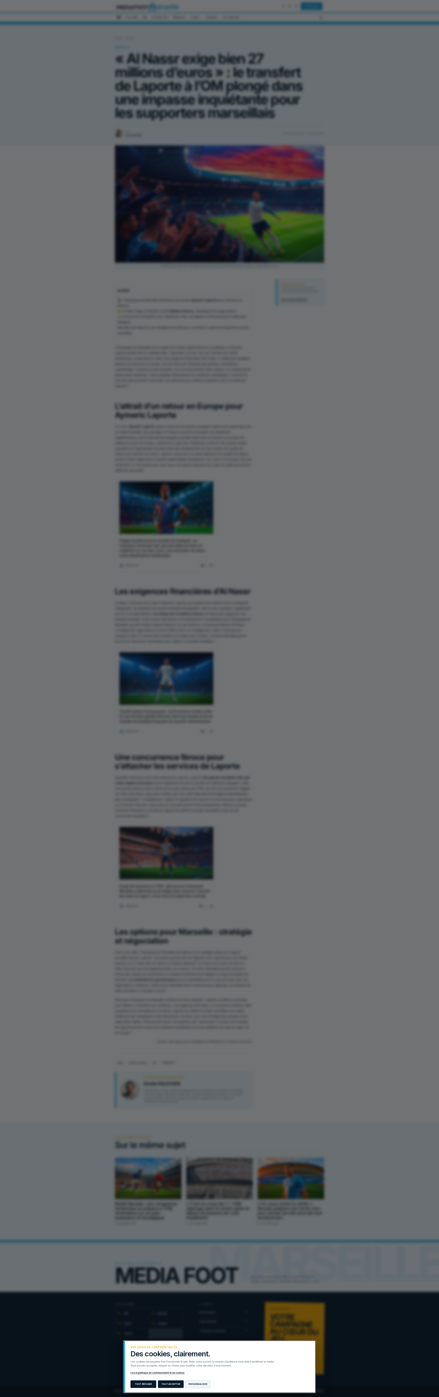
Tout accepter (170, 1384)
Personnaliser (197, 1384)
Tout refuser (143, 1384)
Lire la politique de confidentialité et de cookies (157, 1372)
